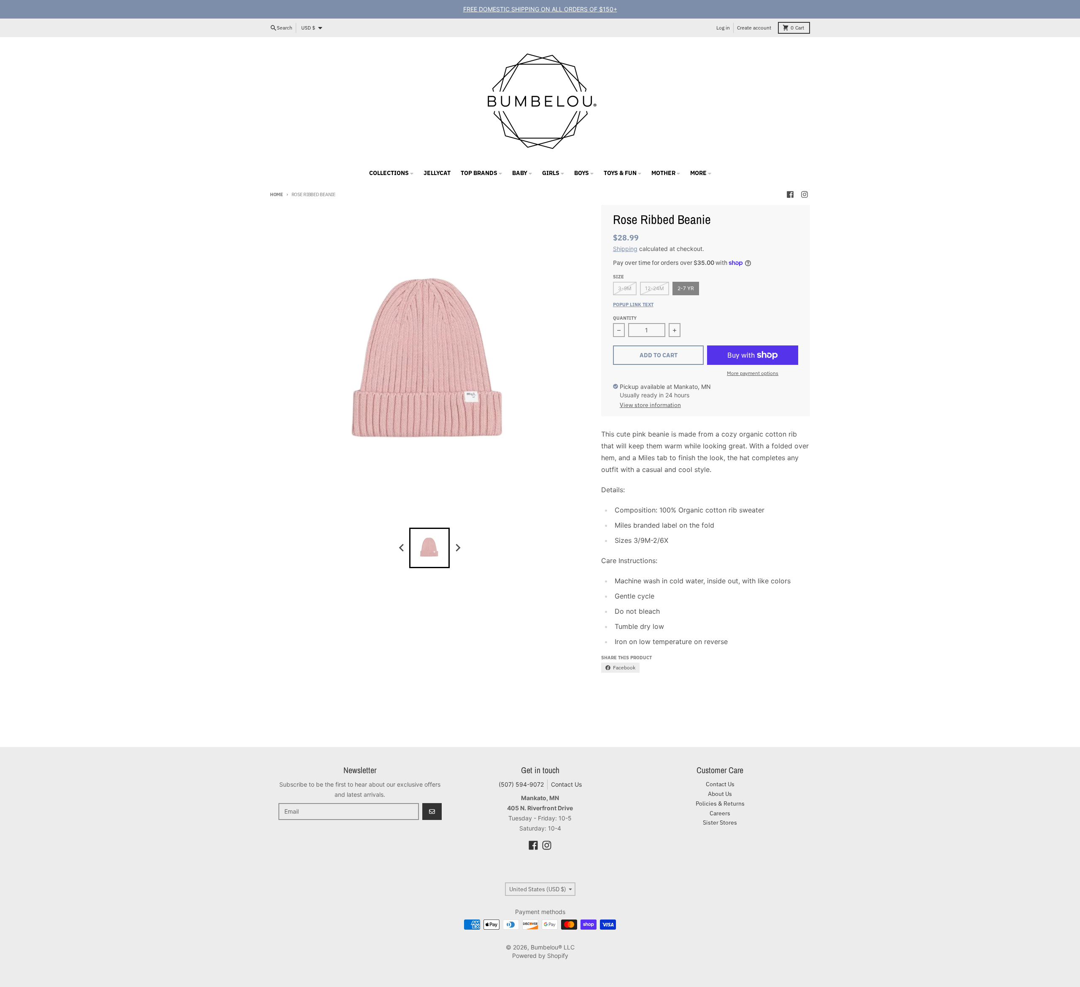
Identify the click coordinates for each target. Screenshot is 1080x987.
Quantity (625, 318)
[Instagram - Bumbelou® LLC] (804, 194)
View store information (650, 405)
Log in (723, 27)
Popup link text (633, 304)
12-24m (654, 288)
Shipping (625, 248)
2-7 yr (686, 288)
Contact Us (566, 784)
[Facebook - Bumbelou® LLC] (790, 194)
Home (276, 194)
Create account (754, 27)
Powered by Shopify (540, 955)
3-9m (625, 288)
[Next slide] (457, 547)
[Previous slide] (402, 547)
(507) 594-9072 (521, 784)
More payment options (752, 373)
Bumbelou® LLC (553, 947)
